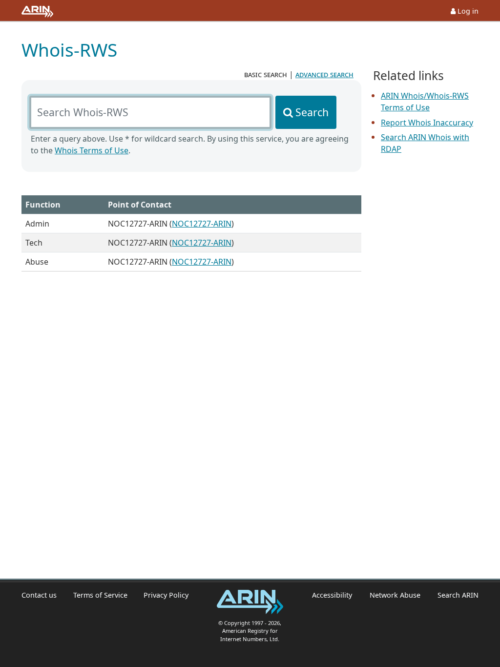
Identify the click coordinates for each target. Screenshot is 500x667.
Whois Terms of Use (91, 150)
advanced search (324, 74)
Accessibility (332, 595)
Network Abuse (395, 595)
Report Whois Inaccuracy (427, 122)
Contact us (39, 595)
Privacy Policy (166, 595)
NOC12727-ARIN (201, 223)
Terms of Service (100, 595)
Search (312, 112)
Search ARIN (458, 595)
